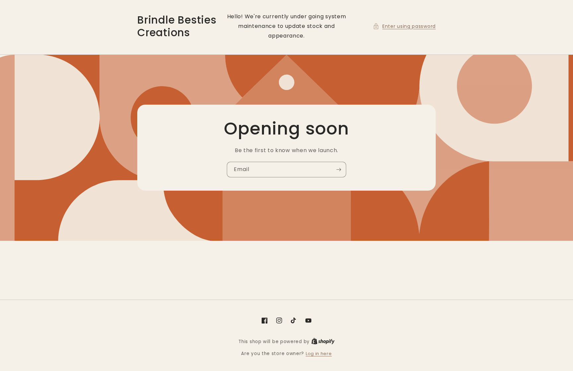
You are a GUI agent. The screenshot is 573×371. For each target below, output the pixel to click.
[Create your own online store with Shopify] (323, 341)
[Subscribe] (338, 169)
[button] (404, 26)
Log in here (319, 353)
